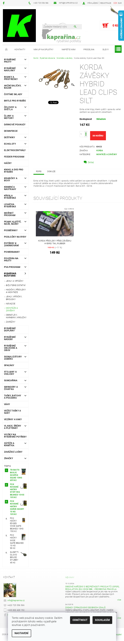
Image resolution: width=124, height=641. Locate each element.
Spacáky (9, 365)
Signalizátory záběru (13, 357)
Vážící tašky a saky (12, 411)
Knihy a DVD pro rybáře (13, 170)
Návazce (10, 303)
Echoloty (10, 144)
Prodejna (88, 49)
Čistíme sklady (13, 94)
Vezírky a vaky (13, 419)
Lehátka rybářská (10, 205)
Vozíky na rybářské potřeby (15, 435)
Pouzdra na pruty (11, 259)
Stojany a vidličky (10, 372)
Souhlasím (102, 620)
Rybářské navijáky (10, 69)
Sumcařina (10, 380)
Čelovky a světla (10, 108)
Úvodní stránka (6, 49)
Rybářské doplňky (10, 329)
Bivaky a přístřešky (11, 78)
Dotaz (91, 162)
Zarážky (10, 322)
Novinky (69, 577)
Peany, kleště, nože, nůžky (12, 222)
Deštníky (9, 137)
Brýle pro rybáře (15, 100)
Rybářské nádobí (10, 338)
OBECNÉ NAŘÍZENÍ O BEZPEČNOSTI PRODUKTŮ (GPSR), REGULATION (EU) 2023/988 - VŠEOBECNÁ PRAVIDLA (92, 587)
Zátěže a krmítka (9, 444)
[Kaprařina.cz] (19, 25)
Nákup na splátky (44, 49)
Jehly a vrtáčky (15, 281)
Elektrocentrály (15, 150)
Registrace (105, 3)
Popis (38, 171)
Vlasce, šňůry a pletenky (12, 426)
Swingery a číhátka (11, 388)
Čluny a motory (9, 117)
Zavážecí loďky (13, 452)
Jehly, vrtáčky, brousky (14, 297)
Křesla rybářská (10, 196)
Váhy (7, 404)
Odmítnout (80, 620)
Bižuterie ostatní (15, 285)
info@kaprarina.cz (16, 600)
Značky (8, 458)
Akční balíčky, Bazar (12, 86)
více (119, 600)
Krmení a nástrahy (10, 188)
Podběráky (11, 230)
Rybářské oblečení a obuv (10, 347)
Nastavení (21, 633)
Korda (99, 150)
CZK (116, 3)
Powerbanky (12, 252)
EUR (120, 3)
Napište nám (69, 49)
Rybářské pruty (10, 60)
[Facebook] (4, 3)
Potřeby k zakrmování (11, 244)
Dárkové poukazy (15, 124)
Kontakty (20, 49)
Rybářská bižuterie (10, 274)
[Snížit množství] (85, 135)
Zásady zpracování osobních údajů (85, 607)
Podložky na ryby (15, 236)
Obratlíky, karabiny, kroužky (16, 316)
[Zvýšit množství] (85, 132)
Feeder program (14, 156)
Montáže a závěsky (12, 309)
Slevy (106, 49)
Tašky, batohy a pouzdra (12, 396)
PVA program (12, 267)
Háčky (8, 163)
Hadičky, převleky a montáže (16, 290)
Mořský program (9, 214)
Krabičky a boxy (10, 179)
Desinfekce (11, 131)
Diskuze (51, 171)
